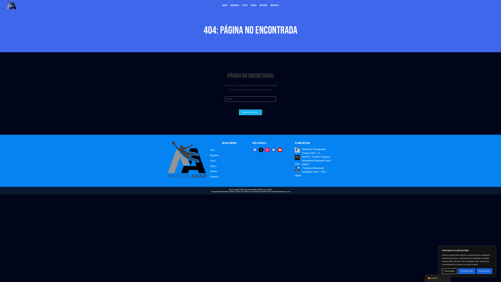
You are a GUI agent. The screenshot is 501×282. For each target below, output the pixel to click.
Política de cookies (264, 190)
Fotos (212, 160)
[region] (467, 261)
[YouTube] (280, 150)
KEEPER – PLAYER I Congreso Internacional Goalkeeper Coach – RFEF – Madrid (313, 160)
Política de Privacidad (247, 190)
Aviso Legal (233, 190)
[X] (261, 150)
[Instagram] (267, 150)
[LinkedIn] (273, 150)
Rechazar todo (467, 271)
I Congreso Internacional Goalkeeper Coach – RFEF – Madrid (311, 172)
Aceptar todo (484, 271)
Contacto (214, 176)
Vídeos (213, 166)
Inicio (212, 150)
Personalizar (450, 271)
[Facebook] (254, 150)
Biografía (214, 155)
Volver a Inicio (251, 112)
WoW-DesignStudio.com (280, 191)
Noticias (213, 171)
